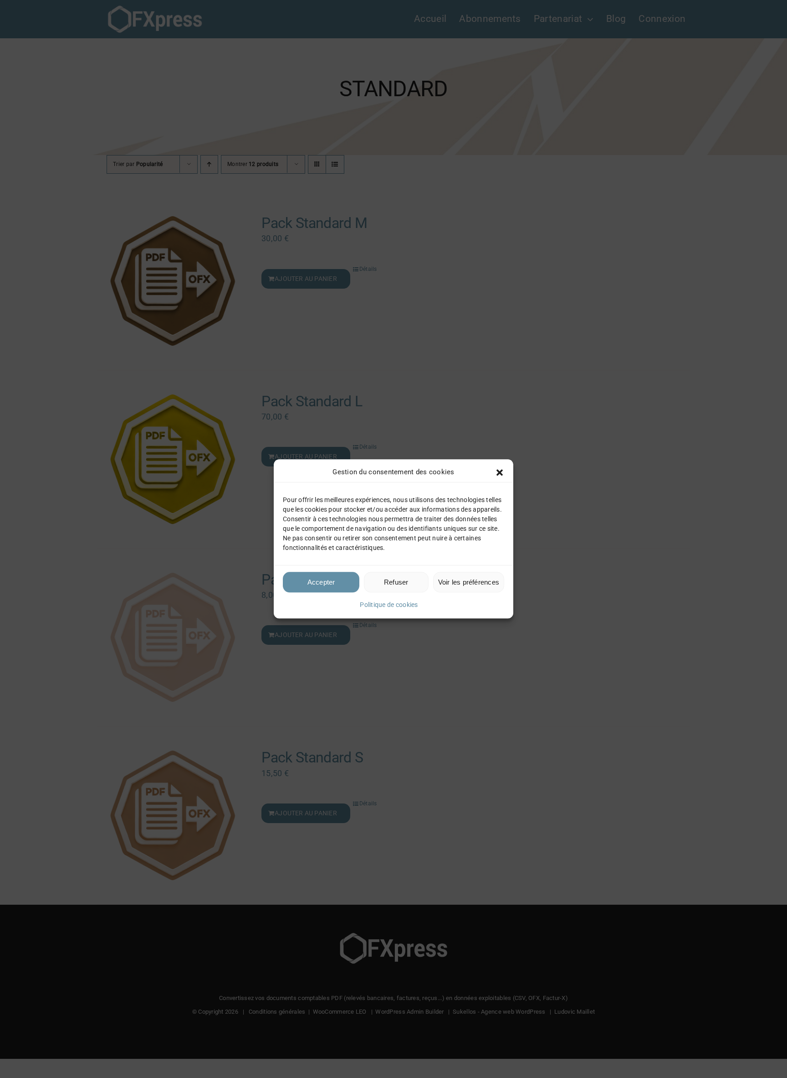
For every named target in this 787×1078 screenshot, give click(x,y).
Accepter (321, 582)
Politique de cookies (389, 604)
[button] (499, 472)
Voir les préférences (469, 582)
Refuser (396, 582)
